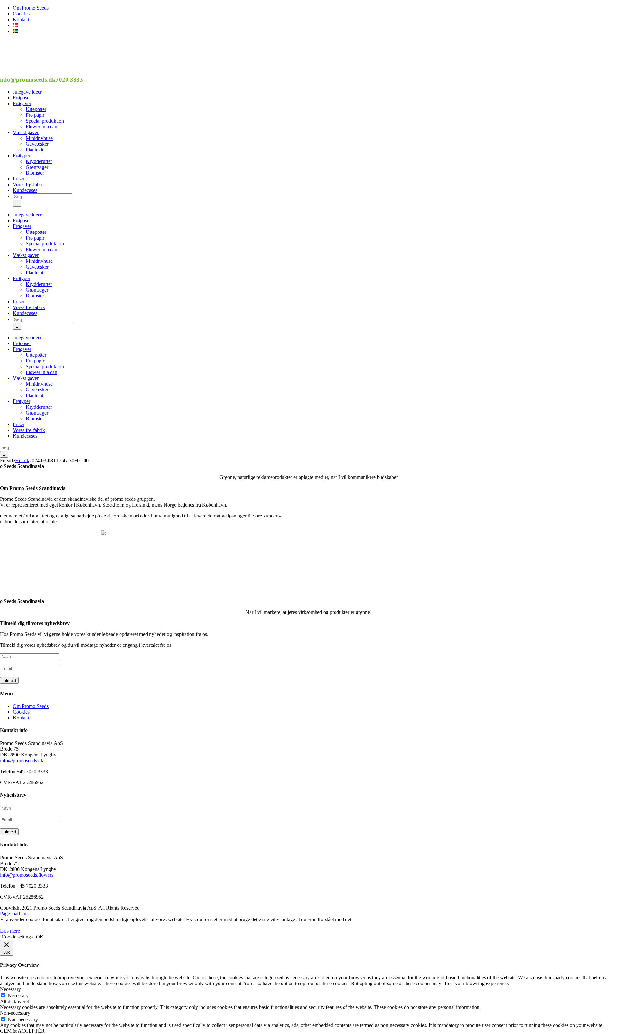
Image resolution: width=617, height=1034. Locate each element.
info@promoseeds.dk (21, 760)
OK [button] (40, 936)
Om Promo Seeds (31, 706)
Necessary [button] (10, 989)
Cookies (21, 712)
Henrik (22, 460)
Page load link (14, 913)
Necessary (18, 995)
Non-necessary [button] (15, 1013)
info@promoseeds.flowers (26, 875)
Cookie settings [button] (17, 936)
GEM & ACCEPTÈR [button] (22, 1031)
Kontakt (21, 717)
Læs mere (10, 931)
